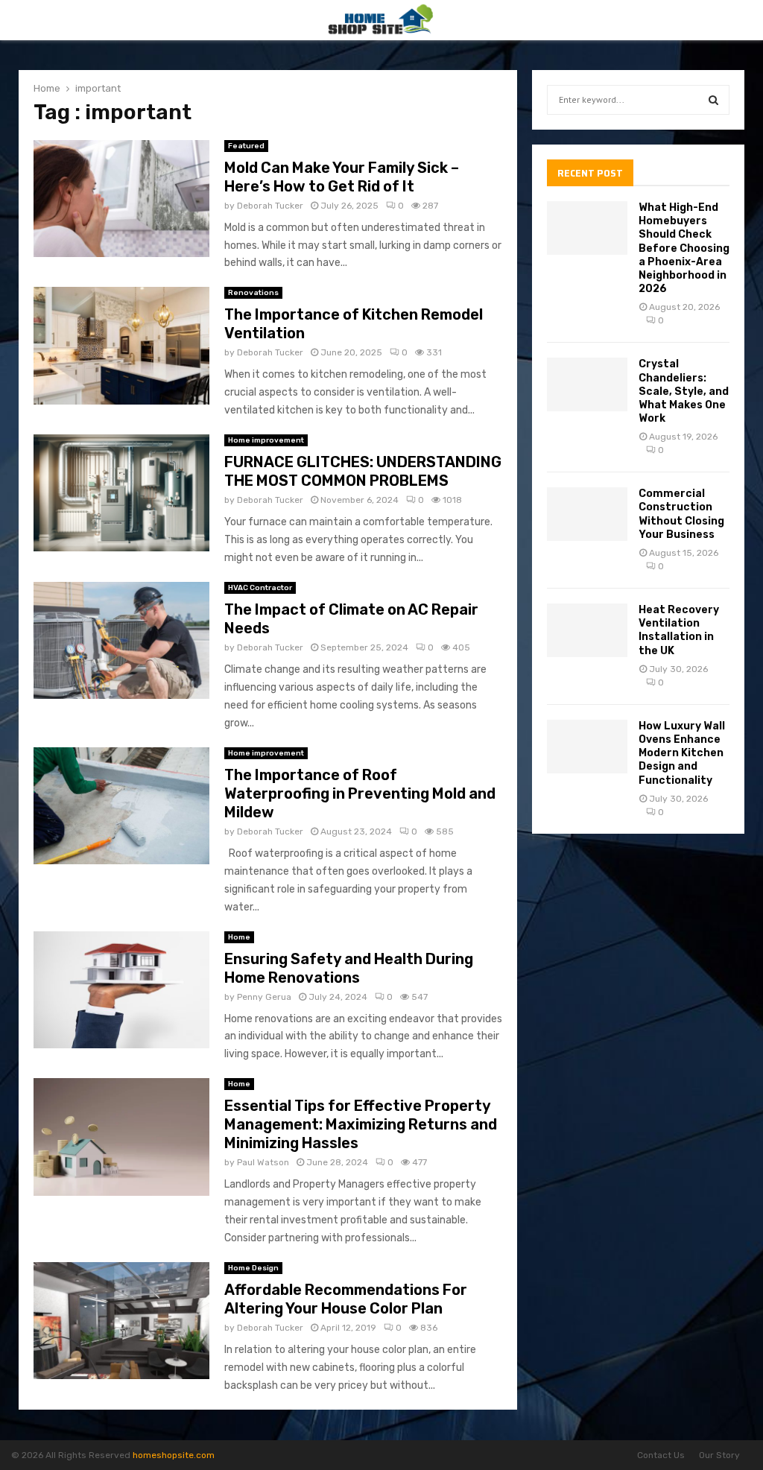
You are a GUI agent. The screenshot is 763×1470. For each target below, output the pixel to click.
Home (239, 937)
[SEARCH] (713, 100)
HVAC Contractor (260, 587)
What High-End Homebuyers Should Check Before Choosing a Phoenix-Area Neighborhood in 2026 (684, 248)
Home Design (253, 1268)
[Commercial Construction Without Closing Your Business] (587, 514)
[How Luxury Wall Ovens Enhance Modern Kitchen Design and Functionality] (587, 746)
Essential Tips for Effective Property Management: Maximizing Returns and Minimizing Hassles (360, 1124)
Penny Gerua (264, 997)
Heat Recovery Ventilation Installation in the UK (679, 630)
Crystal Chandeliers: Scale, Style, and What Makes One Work (684, 391)
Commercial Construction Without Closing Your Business (681, 514)
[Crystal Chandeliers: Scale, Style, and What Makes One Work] (587, 384)
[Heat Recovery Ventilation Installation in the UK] (587, 630)
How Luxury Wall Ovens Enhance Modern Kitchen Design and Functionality (682, 753)
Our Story (719, 1455)
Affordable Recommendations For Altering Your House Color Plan (345, 1299)
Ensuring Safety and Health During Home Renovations (348, 968)
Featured (246, 146)
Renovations (253, 292)
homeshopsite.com (174, 1455)
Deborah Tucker (270, 205)
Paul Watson (263, 1162)
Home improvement (266, 440)
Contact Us (661, 1455)
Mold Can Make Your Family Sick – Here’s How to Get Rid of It (341, 177)
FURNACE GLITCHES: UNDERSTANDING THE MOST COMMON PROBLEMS (362, 471)
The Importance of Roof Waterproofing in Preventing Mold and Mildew (360, 793)
